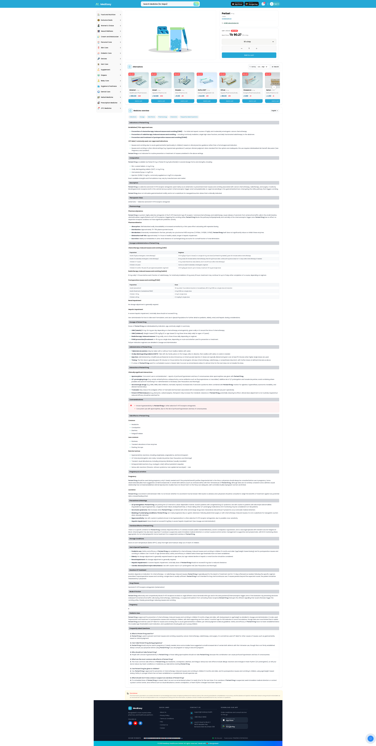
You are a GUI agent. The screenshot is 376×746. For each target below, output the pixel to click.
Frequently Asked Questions (189, 117)
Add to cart (249, 55)
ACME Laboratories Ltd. (231, 23)
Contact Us (164, 725)
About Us (163, 712)
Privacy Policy (164, 715)
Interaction (173, 117)
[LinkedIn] (140, 723)
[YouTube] (135, 723)
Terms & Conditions (167, 719)
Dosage (142, 117)
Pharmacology (162, 117)
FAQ (161, 722)
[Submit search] (196, 4)
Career (162, 728)
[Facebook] (130, 723)
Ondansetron (226, 19)
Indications (133, 117)
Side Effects (151, 117)
